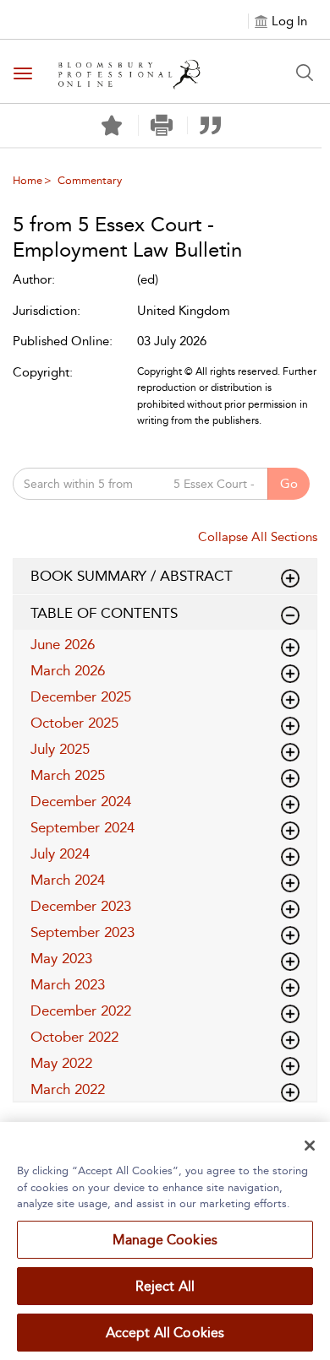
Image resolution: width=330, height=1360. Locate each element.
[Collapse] (290, 578)
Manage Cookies (165, 1240)
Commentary (90, 180)
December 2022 (80, 1010)
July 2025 (60, 748)
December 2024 (80, 801)
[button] (161, 125)
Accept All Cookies (165, 1333)
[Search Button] (304, 72)
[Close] (309, 1145)
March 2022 (67, 1089)
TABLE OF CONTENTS (104, 612)
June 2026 (62, 644)
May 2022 (61, 1062)
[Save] (112, 126)
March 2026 (67, 670)
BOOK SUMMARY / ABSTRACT (131, 575)
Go (289, 483)
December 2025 (80, 696)
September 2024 (82, 827)
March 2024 (67, 879)
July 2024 (60, 853)
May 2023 (61, 958)
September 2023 (82, 932)
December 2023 (80, 905)
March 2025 (67, 775)
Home (27, 180)
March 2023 (67, 984)
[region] (165, 1241)
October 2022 (74, 1036)
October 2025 (74, 722)
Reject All (165, 1286)
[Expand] (290, 615)
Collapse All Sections (257, 537)
